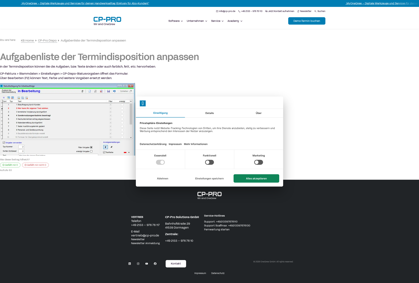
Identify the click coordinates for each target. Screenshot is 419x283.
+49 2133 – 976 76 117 (145, 225)
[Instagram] (138, 264)
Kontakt (176, 263)
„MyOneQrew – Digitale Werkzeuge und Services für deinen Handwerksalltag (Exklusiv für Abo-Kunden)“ (76, 3)
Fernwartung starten (217, 229)
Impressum (200, 273)
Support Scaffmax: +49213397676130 (227, 225)
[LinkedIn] (130, 264)
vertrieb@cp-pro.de (145, 235)
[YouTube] (147, 264)
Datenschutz (218, 273)
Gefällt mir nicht (36, 165)
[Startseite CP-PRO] (107, 21)
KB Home (28, 40)
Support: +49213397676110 (220, 221)
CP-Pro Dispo (47, 40)
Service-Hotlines (214, 216)
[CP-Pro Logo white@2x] (209, 195)
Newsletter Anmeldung (145, 243)
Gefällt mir (11, 165)
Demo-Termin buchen (306, 21)
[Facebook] (155, 264)
